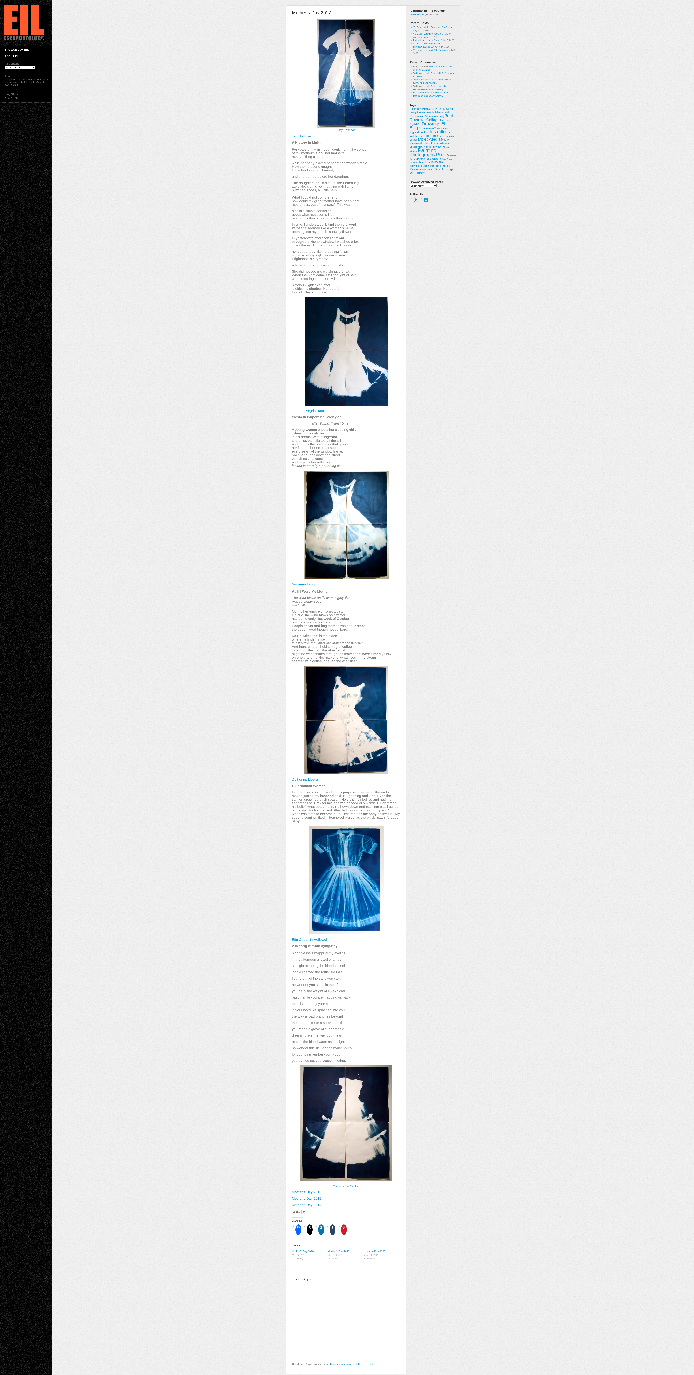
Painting (427, 150)
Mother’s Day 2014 (307, 1205)
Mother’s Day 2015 (307, 1198)
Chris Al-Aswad (417, 14)
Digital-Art (415, 124)
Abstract (414, 108)
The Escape (428, 169)
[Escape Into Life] (26, 39)
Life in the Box (434, 136)
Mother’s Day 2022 (339, 1251)
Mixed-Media (429, 139)
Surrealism (424, 162)
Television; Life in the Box (424, 165)
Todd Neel (418, 73)
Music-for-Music (439, 143)
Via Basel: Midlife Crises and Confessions (433, 27)
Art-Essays (443, 109)
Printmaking (423, 159)
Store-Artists (446, 159)
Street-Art (414, 162)
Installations (416, 136)
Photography (423, 154)
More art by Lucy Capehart (346, 1186)
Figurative (416, 132)
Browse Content (18, 49)
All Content (12, 63)
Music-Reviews (433, 146)
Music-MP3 (416, 146)
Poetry (442, 154)
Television (437, 162)
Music (425, 143)
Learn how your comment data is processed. (352, 1364)
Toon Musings (444, 169)
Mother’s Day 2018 (303, 1251)
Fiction (445, 128)
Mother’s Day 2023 (374, 1251)
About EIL (12, 56)
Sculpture (435, 158)
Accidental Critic (428, 109)
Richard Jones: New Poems (426, 40)
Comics (445, 120)
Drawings (431, 123)
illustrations (439, 131)
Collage (433, 120)
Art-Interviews (424, 112)
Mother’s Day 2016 (307, 1192)
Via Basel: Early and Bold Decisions (430, 50)
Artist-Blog (439, 116)
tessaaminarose (421, 92)
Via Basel (417, 173)
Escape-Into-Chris (429, 128)
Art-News (438, 112)
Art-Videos (427, 116)
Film (425, 132)
